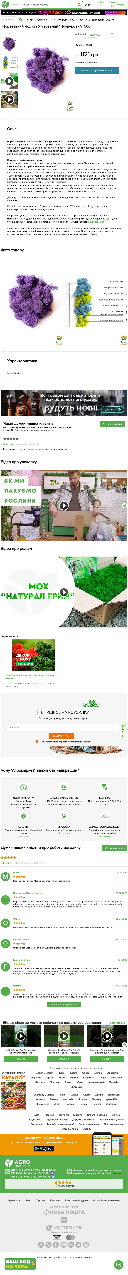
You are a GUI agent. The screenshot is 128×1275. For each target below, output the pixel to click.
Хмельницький (97, 1082)
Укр (87, 4)
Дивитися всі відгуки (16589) (64, 1004)
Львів (62, 1077)
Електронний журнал (77, 1200)
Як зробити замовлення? (60, 1124)
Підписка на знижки (56, 1119)
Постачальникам (113, 1124)
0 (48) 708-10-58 (20, 1176)
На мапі (117, 1173)
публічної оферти (97, 221)
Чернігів (113, 1082)
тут (52, 430)
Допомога (36, 1124)
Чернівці (96, 1099)
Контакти (63, 1114)
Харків (73, 1073)
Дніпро (98, 1073)
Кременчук (43, 1104)
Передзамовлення (89, 1124)
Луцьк (103, 1077)
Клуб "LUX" (35, 1119)
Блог (36, 1114)
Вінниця (74, 1077)
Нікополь (40, 1082)
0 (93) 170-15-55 (40, 1173)
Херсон (49, 1077)
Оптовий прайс (70, 1128)
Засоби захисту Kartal (112, 1119)
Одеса (85, 1073)
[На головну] (5, 4)
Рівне (68, 1082)
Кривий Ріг (89, 1077)
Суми (80, 1082)
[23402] (33, 669)
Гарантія (77, 1114)
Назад (9, 19)
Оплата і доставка (97, 1114)
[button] (124, 1044)
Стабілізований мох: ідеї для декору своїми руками (29, 677)
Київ (61, 1073)
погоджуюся (48, 741)
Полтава (54, 1082)
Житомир (76, 1087)
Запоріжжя (112, 1073)
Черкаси (35, 1077)
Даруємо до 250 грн (83, 1119)
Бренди (87, 1128)
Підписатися (61, 735)
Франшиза (14, 1200)
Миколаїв (116, 1077)
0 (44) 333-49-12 (20, 1173)
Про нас (49, 1114)
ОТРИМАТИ (20, 1252)
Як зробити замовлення (106, 1200)
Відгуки (116, 1114)
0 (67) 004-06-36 (40, 1176)
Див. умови (23, 836)
